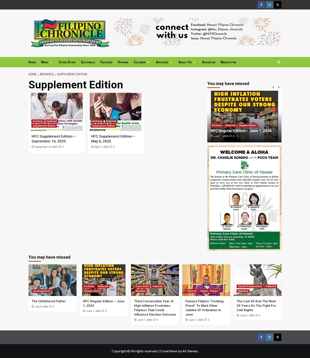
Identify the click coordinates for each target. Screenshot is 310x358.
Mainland (140, 291)
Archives (162, 62)
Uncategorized (41, 291)
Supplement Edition (44, 125)
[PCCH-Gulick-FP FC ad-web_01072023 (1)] (244, 198)
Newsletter (228, 62)
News (45, 62)
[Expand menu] (51, 62)
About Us (185, 62)
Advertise (208, 62)
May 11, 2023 (101, 147)
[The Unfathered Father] (52, 280)
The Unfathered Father (49, 301)
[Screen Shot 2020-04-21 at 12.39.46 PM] (197, 31)
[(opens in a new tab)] (56, 112)
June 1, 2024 (221, 136)
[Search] (279, 62)
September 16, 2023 (46, 147)
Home (32, 62)
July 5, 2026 (41, 306)
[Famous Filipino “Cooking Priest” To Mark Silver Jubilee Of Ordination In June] (206, 280)
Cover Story (67, 62)
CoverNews (168, 351)
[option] (244, 116)
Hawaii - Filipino (209, 291)
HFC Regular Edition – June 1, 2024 (240, 130)
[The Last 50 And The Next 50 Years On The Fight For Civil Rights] (257, 280)
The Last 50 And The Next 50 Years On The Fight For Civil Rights (256, 305)
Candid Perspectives (250, 286)
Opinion (123, 62)
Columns (139, 62)
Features (106, 62)
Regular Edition (247, 125)
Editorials (88, 62)
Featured (52, 121)
